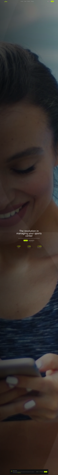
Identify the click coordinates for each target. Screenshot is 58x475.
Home (22, 1)
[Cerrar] (47, 470)
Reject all (37, 471)
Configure (42, 471)
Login (52, 1)
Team (25, 1)
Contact (33, 1)
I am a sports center (31, 240)
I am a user (25, 240)
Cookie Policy (19, 472)
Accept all (46, 471)
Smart (29, 1)
